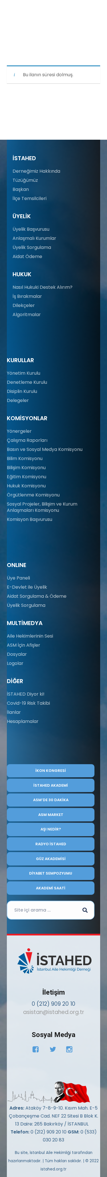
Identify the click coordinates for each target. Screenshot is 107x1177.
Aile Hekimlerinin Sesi (30, 636)
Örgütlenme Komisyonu (33, 495)
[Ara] (85, 910)
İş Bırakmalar (27, 296)
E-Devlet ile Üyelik (27, 587)
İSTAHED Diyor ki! (26, 694)
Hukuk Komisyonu (26, 486)
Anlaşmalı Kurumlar (34, 238)
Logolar (15, 663)
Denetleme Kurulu (27, 382)
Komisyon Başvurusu (29, 519)
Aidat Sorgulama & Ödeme (36, 596)
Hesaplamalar (23, 721)
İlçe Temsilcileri (30, 198)
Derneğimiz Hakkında (36, 171)
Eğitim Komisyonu (26, 476)
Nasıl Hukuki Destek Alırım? (42, 287)
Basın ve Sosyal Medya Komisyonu (44, 449)
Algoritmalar (27, 314)
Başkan (21, 189)
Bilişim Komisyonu (26, 467)
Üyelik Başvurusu (31, 229)
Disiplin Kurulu (22, 391)
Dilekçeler (24, 305)
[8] (49, 1092)
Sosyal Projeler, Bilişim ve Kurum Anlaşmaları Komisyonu (42, 507)
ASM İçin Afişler (23, 645)
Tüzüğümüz (25, 180)
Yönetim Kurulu (23, 373)
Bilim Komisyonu (25, 458)
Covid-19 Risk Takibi (28, 703)
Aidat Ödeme (27, 256)
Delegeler (18, 400)
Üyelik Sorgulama (32, 247)
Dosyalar (17, 654)
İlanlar (14, 712)
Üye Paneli (18, 578)
